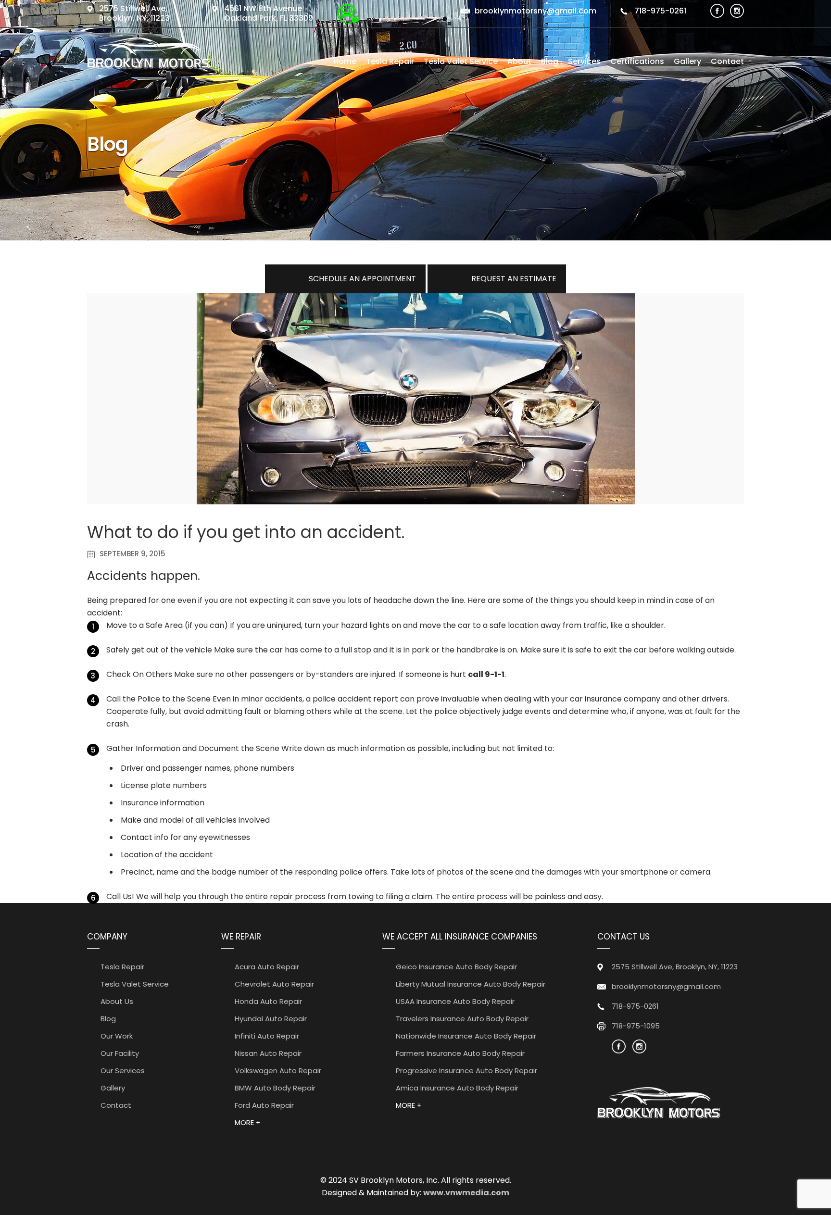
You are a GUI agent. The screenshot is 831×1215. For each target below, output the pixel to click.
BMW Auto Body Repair (275, 1088)
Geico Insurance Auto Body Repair (456, 967)
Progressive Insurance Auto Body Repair (466, 1070)
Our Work (117, 1036)
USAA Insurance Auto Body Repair (455, 1001)
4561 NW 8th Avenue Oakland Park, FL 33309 (268, 13)
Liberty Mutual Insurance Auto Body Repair (470, 984)
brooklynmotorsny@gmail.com (535, 10)
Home (344, 61)
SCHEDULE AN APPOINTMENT (362, 278)
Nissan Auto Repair (268, 1053)
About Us (117, 1001)
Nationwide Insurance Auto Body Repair (466, 1036)
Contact (727, 61)
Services (584, 61)
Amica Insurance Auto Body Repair (457, 1088)
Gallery (687, 61)
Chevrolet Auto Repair (274, 984)
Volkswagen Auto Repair (278, 1070)
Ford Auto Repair (264, 1105)
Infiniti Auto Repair (267, 1036)
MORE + (248, 1122)
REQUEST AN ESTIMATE (513, 278)
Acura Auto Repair (267, 967)
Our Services (123, 1070)
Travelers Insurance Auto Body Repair (462, 1019)
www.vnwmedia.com (466, 1192)
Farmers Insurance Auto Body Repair (460, 1053)
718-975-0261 (659, 10)
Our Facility (120, 1053)
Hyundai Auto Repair (271, 1019)
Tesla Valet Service (461, 61)
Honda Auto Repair (268, 1001)
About (519, 61)
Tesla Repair (390, 61)
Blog (549, 61)
